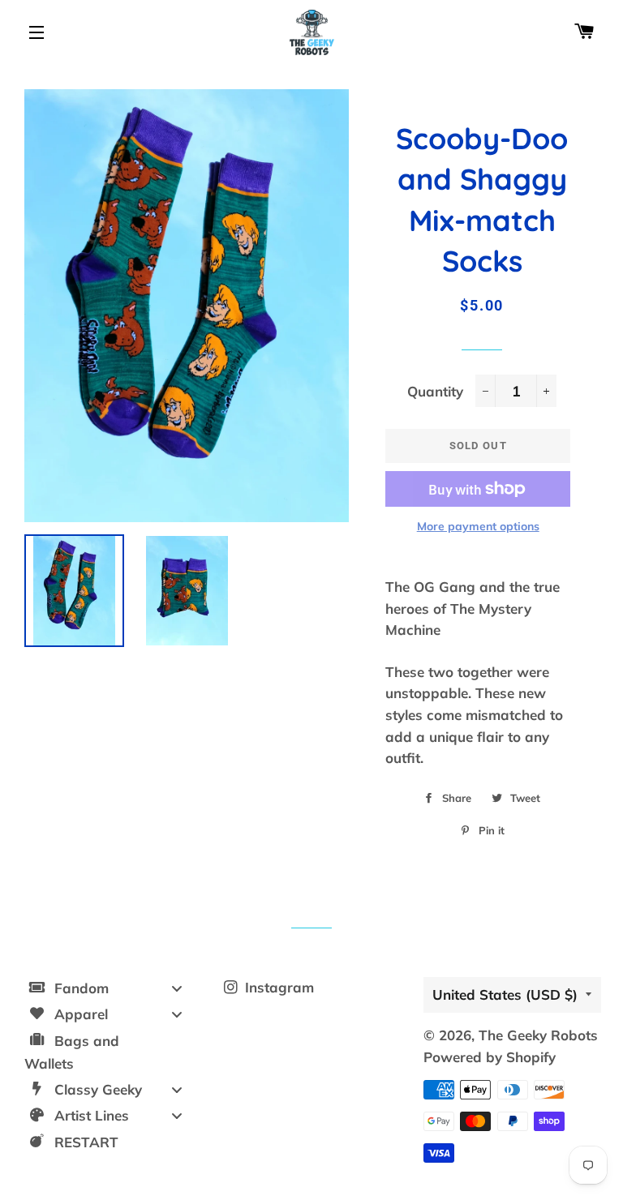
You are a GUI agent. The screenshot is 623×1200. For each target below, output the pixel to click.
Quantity (435, 391)
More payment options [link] (478, 526)
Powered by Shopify (489, 1056)
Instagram (277, 987)
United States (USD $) (505, 994)
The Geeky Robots (538, 1035)
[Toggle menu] (176, 987)
